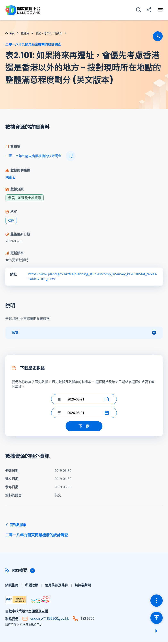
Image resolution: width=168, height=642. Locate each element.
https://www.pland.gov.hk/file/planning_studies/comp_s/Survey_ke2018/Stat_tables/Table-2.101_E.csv (92, 276)
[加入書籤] (71, 156)
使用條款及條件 (56, 585)
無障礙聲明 (83, 585)
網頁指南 (11, 585)
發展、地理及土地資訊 (49, 33)
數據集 (25, 33)
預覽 (15, 332)
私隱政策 (31, 585)
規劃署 (10, 177)
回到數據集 (36, 530)
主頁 (12, 33)
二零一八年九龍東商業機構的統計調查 (33, 44)
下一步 (84, 426)
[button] (107, 399)
